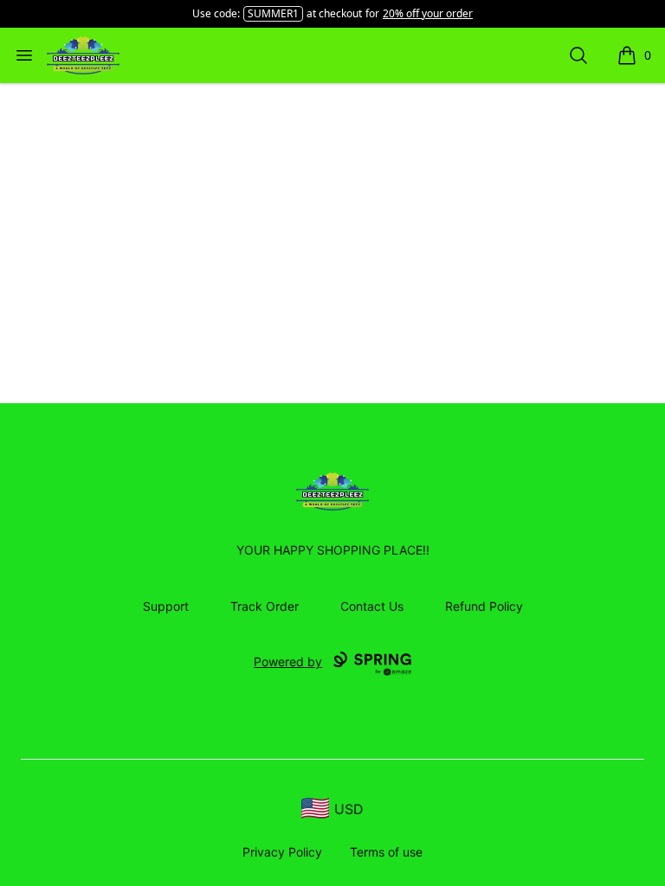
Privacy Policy (282, 851)
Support (166, 606)
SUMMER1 (273, 13)
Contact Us (372, 606)
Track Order (264, 606)
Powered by (288, 661)
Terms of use (386, 851)
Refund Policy (484, 606)
